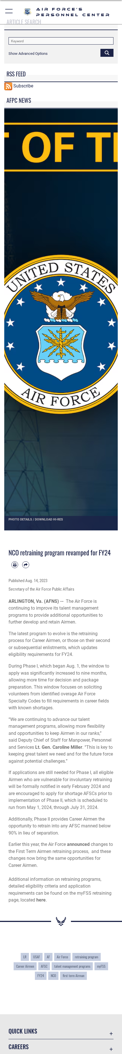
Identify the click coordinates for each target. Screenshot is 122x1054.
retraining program (86, 956)
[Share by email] (25, 564)
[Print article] (14, 564)
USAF (36, 956)
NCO (53, 975)
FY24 (40, 975)
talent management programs (72, 966)
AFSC (44, 966)
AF (48, 956)
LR (24, 956)
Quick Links (23, 1031)
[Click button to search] (106, 52)
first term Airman (73, 975)
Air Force (62, 956)
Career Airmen (25, 966)
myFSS (101, 966)
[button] (9, 12)
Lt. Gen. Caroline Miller (58, 747)
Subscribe (23, 86)
